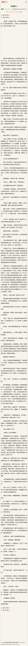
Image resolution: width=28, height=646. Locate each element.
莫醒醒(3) (7, 17)
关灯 (7, 11)
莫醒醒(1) (7, 15)
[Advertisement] (14, 42)
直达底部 (20, 11)
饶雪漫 (2, 9)
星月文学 (7, 2)
